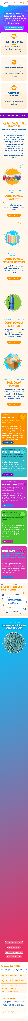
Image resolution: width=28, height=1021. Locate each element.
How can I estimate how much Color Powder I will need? (12, 976)
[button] (15, 3)
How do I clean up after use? (9, 988)
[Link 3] (11, 177)
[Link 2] (5, 3)
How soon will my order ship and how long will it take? (13, 981)
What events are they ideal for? (10, 991)
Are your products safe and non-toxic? (12, 985)
